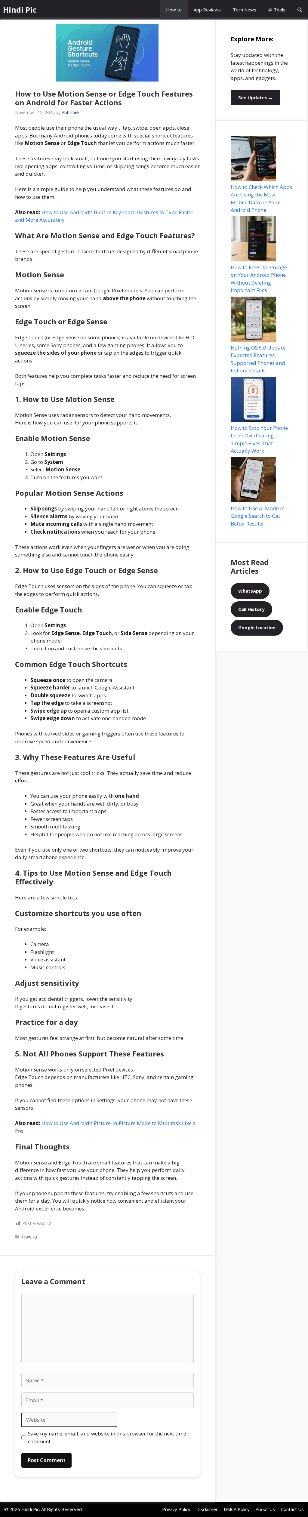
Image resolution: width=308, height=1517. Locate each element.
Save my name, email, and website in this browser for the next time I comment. (108, 1437)
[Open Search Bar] (299, 10)
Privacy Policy (176, 1509)
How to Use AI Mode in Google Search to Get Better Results (258, 516)
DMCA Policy (237, 1509)
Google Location (257, 627)
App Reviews (207, 10)
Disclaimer (207, 1509)
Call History (251, 609)
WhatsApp (250, 591)
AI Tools (276, 10)
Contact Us (292, 1509)
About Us (265, 1509)
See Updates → (255, 97)
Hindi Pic (19, 10)
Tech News (244, 10)
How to (174, 10)
